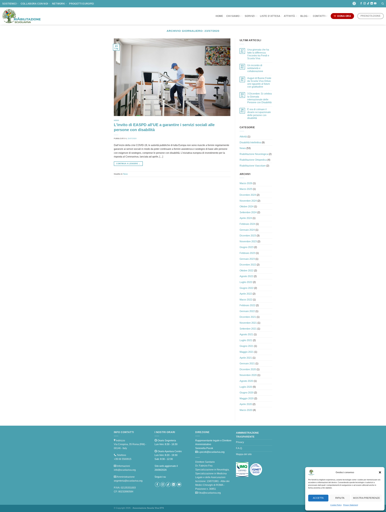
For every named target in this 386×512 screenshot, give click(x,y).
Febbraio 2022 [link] (247, 305)
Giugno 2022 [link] (246, 288)
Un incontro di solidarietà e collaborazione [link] (255, 68)
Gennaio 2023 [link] (247, 259)
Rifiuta (339, 498)
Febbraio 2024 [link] (247, 224)
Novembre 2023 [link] (248, 241)
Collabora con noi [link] (34, 3)
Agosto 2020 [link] (246, 381)
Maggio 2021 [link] (247, 352)
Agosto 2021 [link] (246, 334)
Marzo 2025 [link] (246, 189)
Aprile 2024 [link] (246, 218)
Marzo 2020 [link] (246, 410)
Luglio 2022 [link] (246, 282)
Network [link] (58, 3)
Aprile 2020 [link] (246, 404)
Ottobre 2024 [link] (246, 206)
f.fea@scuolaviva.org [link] (209, 493)
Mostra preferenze (366, 498)
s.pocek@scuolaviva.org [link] (211, 452)
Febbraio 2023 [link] (247, 253)
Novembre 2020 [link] (248, 375)
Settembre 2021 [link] (248, 328)
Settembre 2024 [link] (248, 212)
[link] (354, 3)
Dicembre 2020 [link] (248, 369)
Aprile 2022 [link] (246, 293)
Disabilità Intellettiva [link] (250, 142)
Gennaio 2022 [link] (247, 311)
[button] (379, 472)
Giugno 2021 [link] (246, 346)
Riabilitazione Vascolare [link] (253, 165)
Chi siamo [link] (232, 16)
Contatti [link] (319, 16)
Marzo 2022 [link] (246, 299)
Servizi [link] (250, 16)
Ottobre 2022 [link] (246, 270)
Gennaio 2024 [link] (247, 230)
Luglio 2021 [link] (246, 340)
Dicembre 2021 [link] (248, 317)
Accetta (318, 498)
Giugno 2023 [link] (246, 247)
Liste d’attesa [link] (270, 16)
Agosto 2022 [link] (246, 276)
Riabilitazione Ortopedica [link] (253, 160)
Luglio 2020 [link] (246, 387)
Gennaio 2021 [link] (247, 363)
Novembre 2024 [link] (248, 200)
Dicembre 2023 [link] (248, 235)
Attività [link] (289, 16)
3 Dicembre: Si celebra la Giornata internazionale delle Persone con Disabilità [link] (259, 98)
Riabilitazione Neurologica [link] (254, 154)
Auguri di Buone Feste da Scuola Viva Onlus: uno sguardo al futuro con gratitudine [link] (259, 82)
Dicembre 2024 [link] (248, 195)
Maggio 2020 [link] (247, 398)
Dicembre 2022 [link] (248, 264)
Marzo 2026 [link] (246, 183)
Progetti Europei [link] (81, 3)
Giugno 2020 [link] (246, 392)
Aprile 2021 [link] (246, 358)
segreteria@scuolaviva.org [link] (128, 480)
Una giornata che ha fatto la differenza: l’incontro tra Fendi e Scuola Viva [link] (258, 54)
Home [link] (219, 16)
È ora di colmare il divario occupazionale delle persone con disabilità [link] (259, 113)
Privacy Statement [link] (350, 505)
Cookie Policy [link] (336, 505)
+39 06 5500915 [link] (122, 459)
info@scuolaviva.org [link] (125, 470)
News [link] (116, 120)
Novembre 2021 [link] (248, 323)
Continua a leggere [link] (128, 164)
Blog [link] (303, 16)
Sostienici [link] (9, 3)
